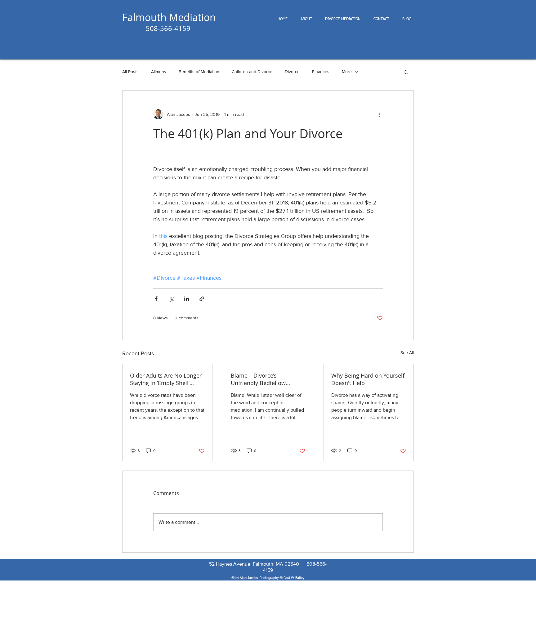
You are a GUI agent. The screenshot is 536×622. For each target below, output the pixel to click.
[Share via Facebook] (156, 299)
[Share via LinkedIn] (187, 299)
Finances (320, 71)
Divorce (292, 71)
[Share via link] (202, 299)
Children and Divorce (252, 71)
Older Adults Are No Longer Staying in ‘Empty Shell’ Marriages (166, 379)
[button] (406, 71)
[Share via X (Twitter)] (171, 299)
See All (407, 352)
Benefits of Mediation (199, 71)
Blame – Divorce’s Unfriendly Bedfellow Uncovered (258, 379)
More (347, 71)
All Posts (130, 71)
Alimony (158, 71)
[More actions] (379, 114)
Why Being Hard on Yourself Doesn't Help (367, 379)
